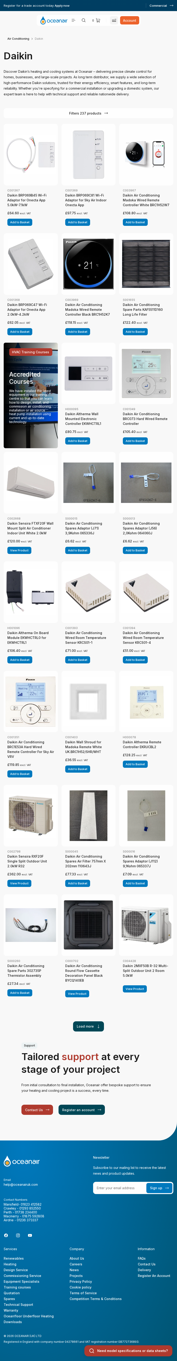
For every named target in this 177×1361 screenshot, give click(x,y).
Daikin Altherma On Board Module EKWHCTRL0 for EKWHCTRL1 (28, 637)
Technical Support (18, 1305)
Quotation (12, 1293)
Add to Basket (20, 222)
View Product (19, 550)
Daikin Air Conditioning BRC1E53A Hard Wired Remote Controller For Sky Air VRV (30, 749)
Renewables (14, 1258)
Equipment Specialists (21, 1281)
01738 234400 (26, 1212)
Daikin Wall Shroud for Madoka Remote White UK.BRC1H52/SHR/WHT (83, 747)
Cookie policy (80, 1287)
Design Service (16, 1270)
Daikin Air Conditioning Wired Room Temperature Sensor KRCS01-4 (143, 637)
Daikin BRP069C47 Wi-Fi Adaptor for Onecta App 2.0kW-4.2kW (27, 309)
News (74, 1270)
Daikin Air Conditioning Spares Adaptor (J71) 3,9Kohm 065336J (83, 528)
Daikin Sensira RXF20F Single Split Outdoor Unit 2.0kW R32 (27, 861)
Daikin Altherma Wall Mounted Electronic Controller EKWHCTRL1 (83, 419)
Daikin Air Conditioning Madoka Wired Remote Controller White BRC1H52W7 (146, 200)
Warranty (11, 1310)
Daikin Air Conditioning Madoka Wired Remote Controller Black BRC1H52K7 (87, 309)
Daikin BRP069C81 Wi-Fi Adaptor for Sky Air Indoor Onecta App (85, 200)
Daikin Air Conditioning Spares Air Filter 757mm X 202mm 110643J (85, 861)
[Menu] (73, 20)
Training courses (17, 1287)
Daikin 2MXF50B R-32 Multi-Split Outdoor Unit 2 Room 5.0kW (145, 970)
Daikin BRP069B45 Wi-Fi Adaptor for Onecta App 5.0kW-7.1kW (27, 200)
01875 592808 (33, 1216)
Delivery (144, 1270)
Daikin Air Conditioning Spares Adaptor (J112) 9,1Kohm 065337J (141, 861)
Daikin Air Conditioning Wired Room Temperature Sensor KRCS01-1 (85, 637)
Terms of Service (83, 1293)
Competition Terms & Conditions (96, 1299)
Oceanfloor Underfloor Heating (29, 1316)
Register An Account (154, 1276)
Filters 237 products (85, 113)
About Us (77, 1258)
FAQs (142, 1258)
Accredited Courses (25, 378)
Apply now (62, 5)
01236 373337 (27, 1220)
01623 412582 (31, 1204)
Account (129, 20)
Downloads (13, 1322)
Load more (85, 1026)
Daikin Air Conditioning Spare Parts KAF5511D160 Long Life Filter (143, 309)
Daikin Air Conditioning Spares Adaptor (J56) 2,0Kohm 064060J (141, 528)
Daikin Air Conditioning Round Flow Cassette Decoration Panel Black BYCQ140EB (84, 973)
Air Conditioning (18, 38)
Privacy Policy (81, 1281)
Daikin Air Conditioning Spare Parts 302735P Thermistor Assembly (25, 970)
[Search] (84, 20)
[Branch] (114, 20)
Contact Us (34, 1110)
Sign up (156, 1188)
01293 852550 (30, 1208)
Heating (10, 1264)
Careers (76, 1264)
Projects (76, 1276)
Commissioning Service (22, 1276)
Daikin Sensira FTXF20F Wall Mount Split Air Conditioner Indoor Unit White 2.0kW (30, 528)
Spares (9, 1299)
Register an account (78, 1110)
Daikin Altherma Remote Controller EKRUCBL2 (142, 744)
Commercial (158, 5)
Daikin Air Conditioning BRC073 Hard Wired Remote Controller (145, 419)
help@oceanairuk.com (21, 1184)
